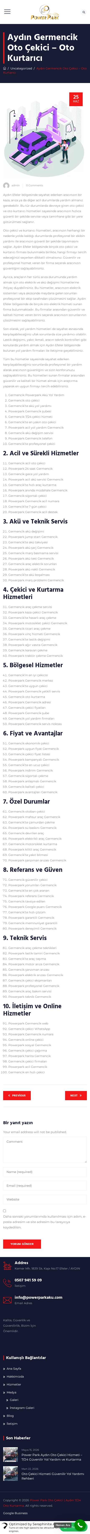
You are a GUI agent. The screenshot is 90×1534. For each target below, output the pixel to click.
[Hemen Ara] (80, 1525)
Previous (19, 1096)
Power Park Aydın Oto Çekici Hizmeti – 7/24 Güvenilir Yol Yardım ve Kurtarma (52, 1457)
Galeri (14, 1400)
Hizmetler (14, 1384)
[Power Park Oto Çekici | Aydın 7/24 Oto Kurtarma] (45, 12)
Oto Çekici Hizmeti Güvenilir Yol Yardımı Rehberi (53, 1476)
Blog (10, 1416)
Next (74, 1096)
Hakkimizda (15, 1376)
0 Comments (34, 185)
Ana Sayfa (14, 1368)
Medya (11, 1392)
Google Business (15, 1513)
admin (16, 185)
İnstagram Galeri (22, 1408)
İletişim (12, 1424)
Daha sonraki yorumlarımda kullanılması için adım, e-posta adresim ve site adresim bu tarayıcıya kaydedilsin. (44, 1221)
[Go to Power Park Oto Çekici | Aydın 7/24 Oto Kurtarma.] (4, 68)
